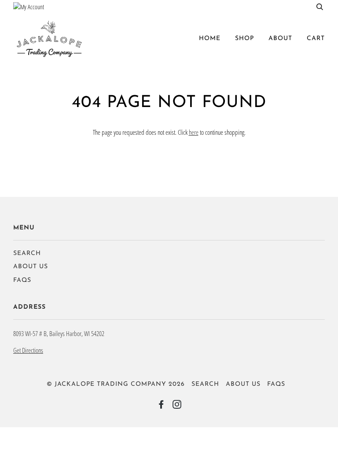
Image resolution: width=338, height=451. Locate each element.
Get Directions (28, 350)
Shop (244, 38)
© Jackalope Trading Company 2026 (116, 384)
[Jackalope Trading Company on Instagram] (177, 406)
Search (27, 253)
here (193, 132)
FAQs (22, 280)
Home (209, 38)
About (280, 38)
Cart (316, 38)
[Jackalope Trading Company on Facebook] (161, 406)
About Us (30, 266)
